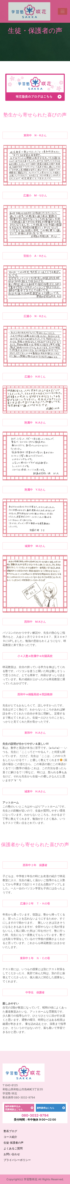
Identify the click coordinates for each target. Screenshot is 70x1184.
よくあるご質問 (13, 1148)
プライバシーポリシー (17, 1160)
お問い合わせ (12, 1154)
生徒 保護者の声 (13, 1142)
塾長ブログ (10, 1131)
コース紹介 (10, 1137)
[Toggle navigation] (62, 11)
